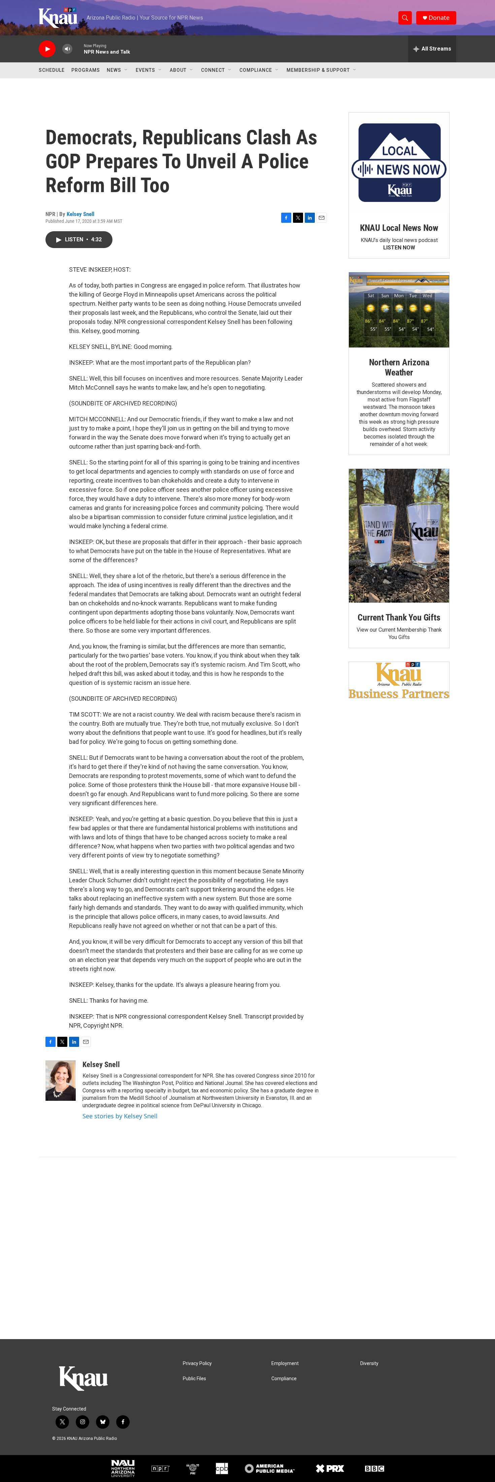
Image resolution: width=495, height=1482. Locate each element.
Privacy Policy (197, 1363)
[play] (47, 49)
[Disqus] (247, 1248)
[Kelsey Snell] (60, 1080)
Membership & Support (318, 70)
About (178, 70)
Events (145, 70)
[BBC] (374, 1468)
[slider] (78, 48)
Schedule (52, 70)
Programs (85, 70)
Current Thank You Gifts (399, 617)
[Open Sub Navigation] (126, 70)
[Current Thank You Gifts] (399, 536)
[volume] (67, 49)
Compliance (255, 70)
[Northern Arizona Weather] (399, 310)
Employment (285, 1363)
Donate (439, 17)
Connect (213, 70)
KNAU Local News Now (399, 228)
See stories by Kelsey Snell (120, 1116)
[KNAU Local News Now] (399, 163)
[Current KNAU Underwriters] (399, 680)
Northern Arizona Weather (399, 367)
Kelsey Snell (80, 214)
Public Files (194, 1378)
